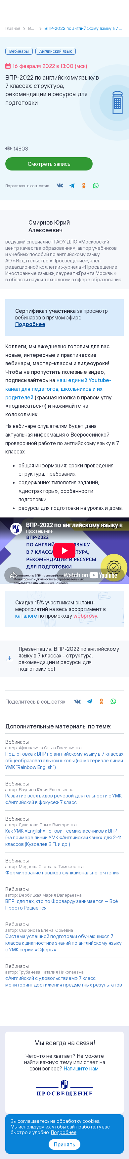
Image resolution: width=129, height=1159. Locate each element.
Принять (64, 1144)
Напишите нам (81, 1068)
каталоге (26, 615)
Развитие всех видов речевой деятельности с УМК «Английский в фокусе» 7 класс (63, 798)
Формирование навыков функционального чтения (62, 872)
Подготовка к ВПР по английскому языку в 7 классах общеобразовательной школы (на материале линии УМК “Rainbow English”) (64, 760)
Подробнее (30, 324)
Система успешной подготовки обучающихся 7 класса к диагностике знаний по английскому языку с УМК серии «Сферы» (63, 943)
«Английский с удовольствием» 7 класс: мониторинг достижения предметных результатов (63, 981)
